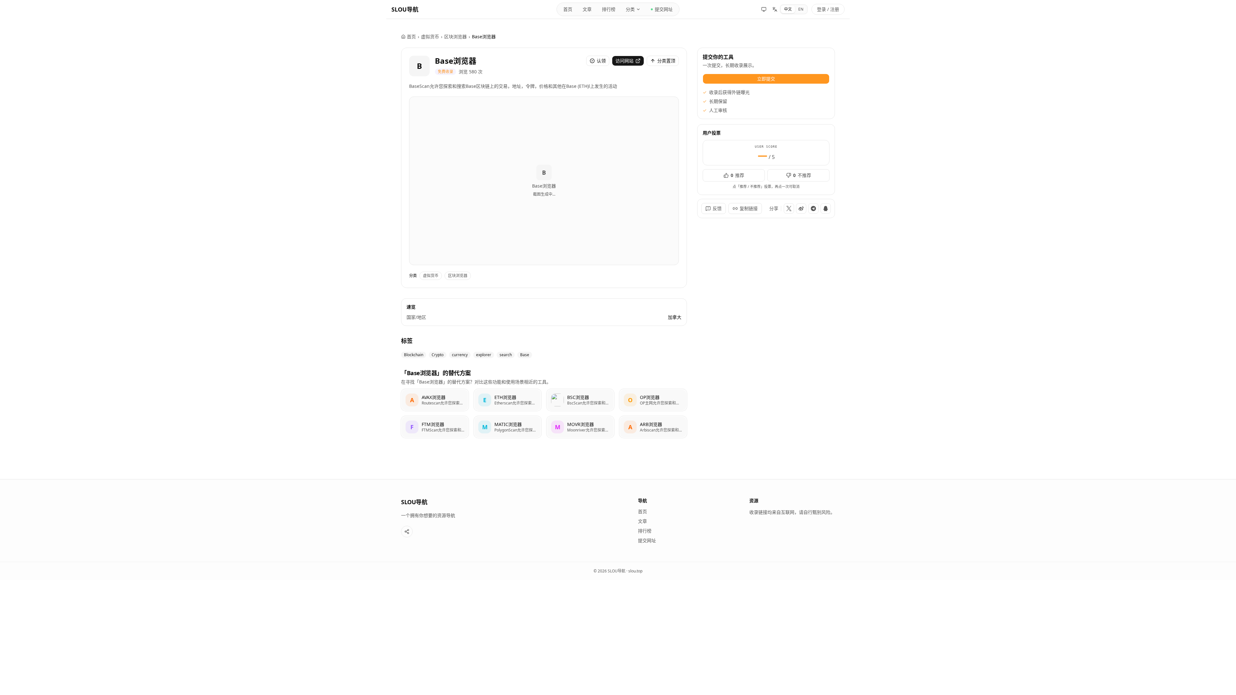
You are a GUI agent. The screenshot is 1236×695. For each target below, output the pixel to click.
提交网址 (664, 9)
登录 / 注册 (828, 9)
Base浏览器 (455, 60)
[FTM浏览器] (435, 427)
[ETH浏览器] (507, 400)
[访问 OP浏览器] (630, 400)
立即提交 (766, 79)
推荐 (737, 175)
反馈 (717, 208)
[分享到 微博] (801, 208)
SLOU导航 (404, 9)
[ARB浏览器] (653, 427)
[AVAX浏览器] (435, 400)
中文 (788, 9)
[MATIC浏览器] (507, 427)
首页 (567, 9)
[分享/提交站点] (407, 531)
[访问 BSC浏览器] (557, 400)
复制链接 (749, 208)
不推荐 (802, 175)
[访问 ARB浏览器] (630, 427)
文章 (587, 9)
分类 (630, 9)
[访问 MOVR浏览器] (557, 427)
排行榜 (608, 9)
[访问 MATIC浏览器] (484, 427)
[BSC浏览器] (580, 400)
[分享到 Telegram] (813, 208)
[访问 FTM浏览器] (412, 427)
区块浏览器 (455, 36)
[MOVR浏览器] (580, 427)
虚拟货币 (430, 36)
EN (800, 9)
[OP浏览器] (653, 400)
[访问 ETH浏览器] (484, 400)
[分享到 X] (789, 208)
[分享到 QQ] (825, 208)
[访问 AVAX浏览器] (412, 400)
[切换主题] (763, 9)
